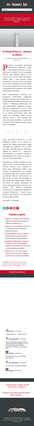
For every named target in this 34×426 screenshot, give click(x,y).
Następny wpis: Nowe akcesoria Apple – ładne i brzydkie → (17, 394)
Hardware (16, 262)
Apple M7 (24, 264)
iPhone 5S (11, 265)
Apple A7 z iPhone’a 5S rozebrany (17, 219)
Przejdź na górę (17, 421)
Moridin (7, 418)
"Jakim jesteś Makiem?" (22, 20)
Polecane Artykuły (7, 264)
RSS (30, 420)
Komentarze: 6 (17, 60)
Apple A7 (19, 264)
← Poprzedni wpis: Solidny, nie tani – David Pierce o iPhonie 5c (17, 386)
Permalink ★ (17, 265)
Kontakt (26, 420)
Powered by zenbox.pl (17, 272)
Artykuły (11, 262)
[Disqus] (17, 301)
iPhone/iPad (23, 262)
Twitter (10, 420)
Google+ (21, 420)
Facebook (15, 420)
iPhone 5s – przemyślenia (14, 226)
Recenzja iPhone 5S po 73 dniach (16, 234)
